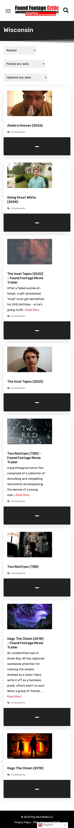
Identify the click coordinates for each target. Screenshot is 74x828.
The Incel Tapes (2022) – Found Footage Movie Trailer (25, 278)
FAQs (36, 822)
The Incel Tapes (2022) (25, 382)
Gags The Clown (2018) (25, 768)
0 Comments (18, 132)
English (47, 824)
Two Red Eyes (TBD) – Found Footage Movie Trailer (24, 458)
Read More (32, 310)
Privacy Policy (23, 822)
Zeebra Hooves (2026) (25, 125)
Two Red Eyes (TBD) (22, 567)
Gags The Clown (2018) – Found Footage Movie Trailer (25, 643)
